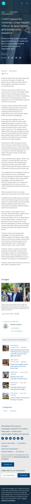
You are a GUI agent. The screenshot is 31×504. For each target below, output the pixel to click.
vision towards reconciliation (13, 499)
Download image (11, 313)
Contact (4, 54)
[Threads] (18, 438)
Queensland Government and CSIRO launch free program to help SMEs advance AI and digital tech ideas (19, 353)
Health (5, 411)
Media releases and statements (15, 340)
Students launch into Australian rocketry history (18, 378)
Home (2, 12)
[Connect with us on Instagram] (6, 438)
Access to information (8, 443)
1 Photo (6, 73)
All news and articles (7, 14)
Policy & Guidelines (7, 452)
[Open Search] (27, 3)
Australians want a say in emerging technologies (18, 388)
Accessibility (21, 443)
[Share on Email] (20, 57)
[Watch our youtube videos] (22, 438)
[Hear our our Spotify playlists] (14, 438)
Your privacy (20, 452)
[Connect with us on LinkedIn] (10, 438)
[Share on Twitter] (12, 57)
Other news (13, 411)
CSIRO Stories (13, 12)
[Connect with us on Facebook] (2, 438)
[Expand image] (15, 292)
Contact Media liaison (17, 331)
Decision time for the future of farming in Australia (20, 399)
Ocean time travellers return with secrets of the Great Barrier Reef (19, 366)
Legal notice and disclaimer (9, 449)
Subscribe (23, 475)
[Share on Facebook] (8, 57)
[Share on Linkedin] (16, 57)
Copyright (4, 446)
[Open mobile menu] (22, 3)
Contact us (8, 464)
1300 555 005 (16, 328)
